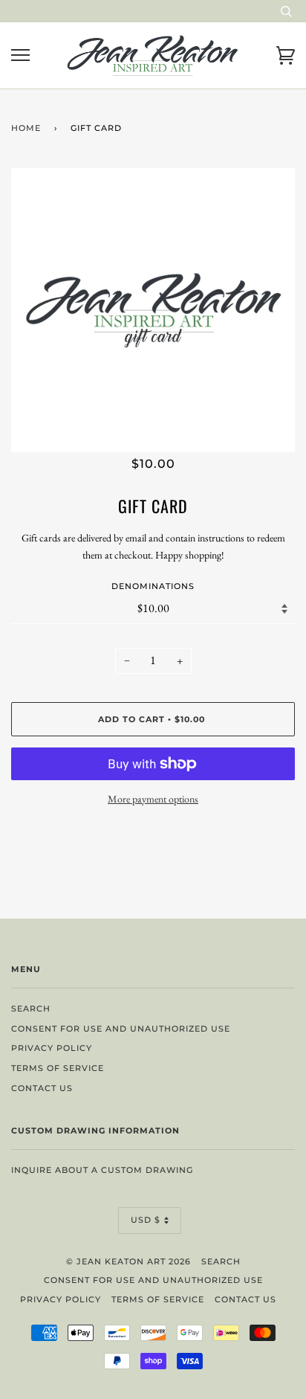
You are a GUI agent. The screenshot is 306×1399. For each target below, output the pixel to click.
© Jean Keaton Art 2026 (128, 1261)
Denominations (153, 586)
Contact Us (42, 1088)
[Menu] (20, 55)
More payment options (153, 798)
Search (31, 1008)
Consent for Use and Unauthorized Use (120, 1028)
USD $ (145, 1220)
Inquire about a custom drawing (102, 1170)
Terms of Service (57, 1068)
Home (26, 128)
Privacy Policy (51, 1048)
